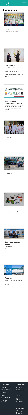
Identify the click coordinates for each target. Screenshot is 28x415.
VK (2, 390)
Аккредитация (19, 401)
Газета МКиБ (19, 387)
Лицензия (18, 399)
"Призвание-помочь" (21, 389)
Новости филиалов (6, 389)
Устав (17, 398)
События (3, 392)
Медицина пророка (20, 390)
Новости (3, 387)
